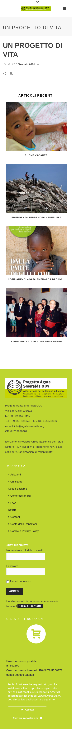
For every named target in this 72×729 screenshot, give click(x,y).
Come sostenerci (20, 495)
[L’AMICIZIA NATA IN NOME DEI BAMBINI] (36, 312)
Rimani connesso (20, 581)
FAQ (13, 502)
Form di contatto (30, 605)
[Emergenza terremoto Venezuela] (36, 188)
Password (12, 565)
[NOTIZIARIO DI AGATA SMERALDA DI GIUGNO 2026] (36, 250)
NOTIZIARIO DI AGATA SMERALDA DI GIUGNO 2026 (37, 279)
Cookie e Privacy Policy (24, 530)
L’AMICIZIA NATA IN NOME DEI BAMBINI (36, 341)
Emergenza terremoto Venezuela (37, 217)
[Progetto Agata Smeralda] (36, 8)
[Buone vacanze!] (36, 126)
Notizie (12, 509)
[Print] (13, 73)
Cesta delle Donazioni (23, 523)
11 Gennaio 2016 (24, 64)
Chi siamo (16, 481)
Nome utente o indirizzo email (24, 550)
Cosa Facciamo (17, 488)
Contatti (15, 516)
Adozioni (15, 474)
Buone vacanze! (36, 155)
